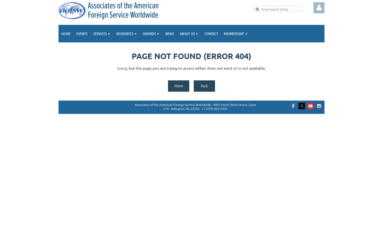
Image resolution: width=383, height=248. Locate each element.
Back (204, 85)
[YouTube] (310, 106)
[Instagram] (319, 106)
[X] (302, 106)
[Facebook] (293, 106)
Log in (318, 7)
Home (178, 85)
